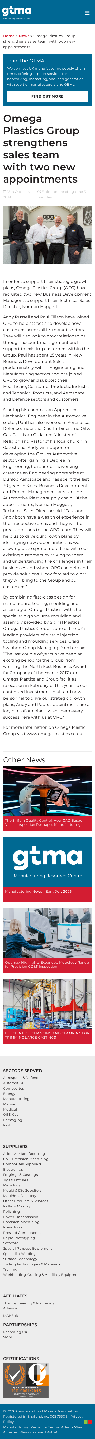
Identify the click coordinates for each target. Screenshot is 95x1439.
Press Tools (13, 1227)
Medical (10, 1109)
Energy (9, 1094)
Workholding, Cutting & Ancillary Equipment (42, 1275)
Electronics (13, 1169)
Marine (9, 1104)
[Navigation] (87, 13)
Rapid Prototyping (19, 1238)
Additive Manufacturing (24, 1154)
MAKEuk (10, 1316)
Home (9, 36)
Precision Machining (21, 1222)
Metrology (12, 1185)
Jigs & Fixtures (15, 1180)
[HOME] (17, 13)
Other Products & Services (25, 1201)
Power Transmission (21, 1217)
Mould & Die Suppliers (22, 1190)
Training (10, 1269)
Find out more (47, 96)
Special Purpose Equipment (27, 1248)
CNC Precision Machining (25, 1159)
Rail (6, 1125)
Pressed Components (22, 1233)
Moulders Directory (19, 1196)
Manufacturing (16, 1099)
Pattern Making (16, 1206)
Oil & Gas (10, 1114)
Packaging (12, 1120)
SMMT (8, 1337)
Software (10, 1243)
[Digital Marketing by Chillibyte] (88, 1422)
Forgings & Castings (20, 1175)
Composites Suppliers (22, 1164)
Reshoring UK (15, 1332)
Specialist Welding (19, 1254)
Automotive (13, 1083)
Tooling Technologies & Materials (31, 1264)
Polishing (11, 1211)
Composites (13, 1088)
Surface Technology (20, 1259)
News (24, 36)
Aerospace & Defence (22, 1078)
